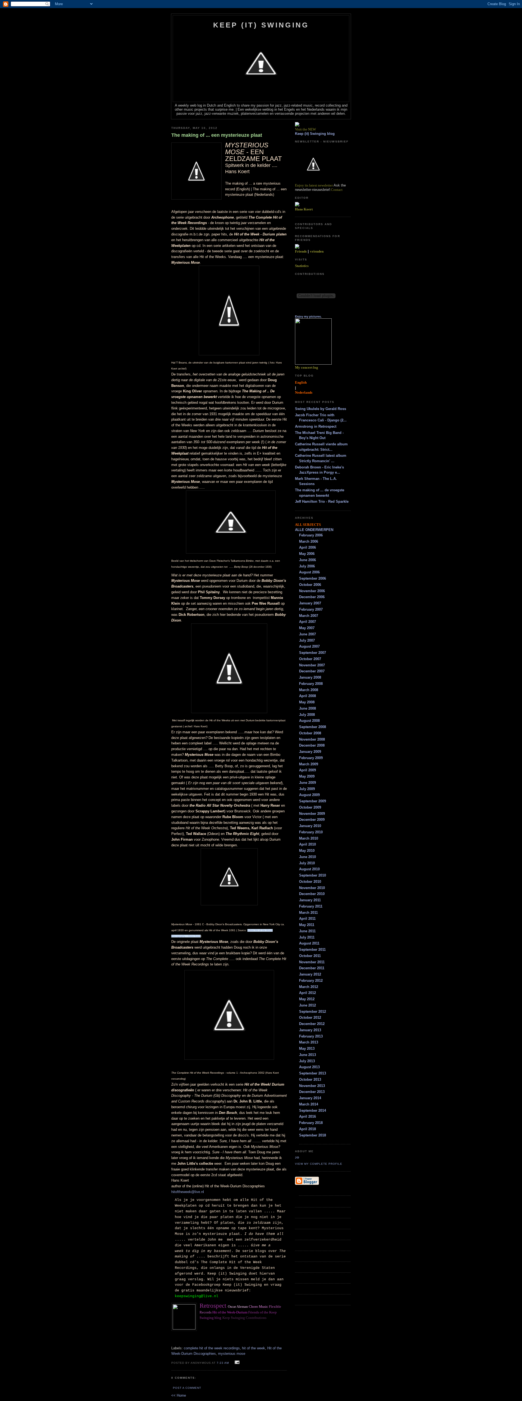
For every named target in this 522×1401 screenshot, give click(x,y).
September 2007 (312, 653)
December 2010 (312, 894)
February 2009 (311, 758)
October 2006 (310, 585)
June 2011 (307, 931)
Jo (297, 1157)
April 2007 (307, 622)
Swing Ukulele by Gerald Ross (320, 409)
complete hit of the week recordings (212, 1348)
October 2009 (310, 807)
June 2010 (307, 857)
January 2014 (310, 1098)
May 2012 (307, 999)
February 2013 (311, 1036)
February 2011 (310, 906)
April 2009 (307, 770)
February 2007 (311, 609)
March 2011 (308, 913)
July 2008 (307, 715)
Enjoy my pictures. (308, 316)
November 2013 (312, 1086)
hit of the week (253, 1348)
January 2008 (310, 677)
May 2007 (307, 628)
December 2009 (312, 820)
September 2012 (312, 1011)
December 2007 (312, 671)
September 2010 (312, 875)
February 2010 (311, 832)
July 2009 (307, 789)
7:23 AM (223, 1362)
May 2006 (307, 554)
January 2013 (310, 1030)
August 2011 (309, 943)
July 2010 (307, 863)
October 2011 (310, 956)
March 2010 (308, 838)
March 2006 (308, 541)
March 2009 (308, 764)
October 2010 (310, 882)
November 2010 (312, 888)
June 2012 (307, 1005)
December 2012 (312, 1024)
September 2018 (312, 1135)
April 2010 (307, 844)
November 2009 (312, 814)
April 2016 (307, 1116)
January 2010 (310, 826)
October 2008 (310, 733)
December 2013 (312, 1092)
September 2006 (312, 578)
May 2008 (307, 702)
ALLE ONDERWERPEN (314, 530)
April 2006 (307, 547)
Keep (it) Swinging (261, 25)
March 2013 (308, 1042)
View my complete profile (318, 1163)
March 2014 (308, 1104)
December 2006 (312, 597)
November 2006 (312, 591)
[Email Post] (236, 1362)
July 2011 (307, 937)
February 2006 (311, 535)
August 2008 (309, 721)
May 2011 (306, 925)
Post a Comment (187, 1387)
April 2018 (307, 1129)
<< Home (178, 1395)
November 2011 (312, 962)
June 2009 (307, 783)
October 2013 (310, 1079)
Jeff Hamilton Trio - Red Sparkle (322, 501)
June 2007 (307, 634)
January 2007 (310, 603)
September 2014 (312, 1110)
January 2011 (310, 900)
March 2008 (308, 690)
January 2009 (310, 752)
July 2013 (307, 1061)
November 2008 (312, 739)
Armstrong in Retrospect (315, 426)
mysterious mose (231, 1354)
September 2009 (312, 801)
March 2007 (308, 616)
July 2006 (307, 566)
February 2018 (311, 1123)
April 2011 (307, 919)
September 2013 (312, 1073)
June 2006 (307, 560)
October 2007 (310, 659)
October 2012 (310, 1017)
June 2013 (307, 1055)
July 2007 (307, 640)
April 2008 (307, 696)
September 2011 (312, 950)
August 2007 (309, 646)
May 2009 (307, 776)
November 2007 (312, 665)
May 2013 (307, 1048)
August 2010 (309, 869)
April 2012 (307, 993)
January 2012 (310, 974)
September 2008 (312, 727)
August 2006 (309, 572)
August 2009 (309, 795)
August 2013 (309, 1067)
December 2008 (312, 745)
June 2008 (307, 708)
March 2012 (308, 987)
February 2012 (311, 980)
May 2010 (307, 851)
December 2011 (311, 968)
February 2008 (311, 684)
